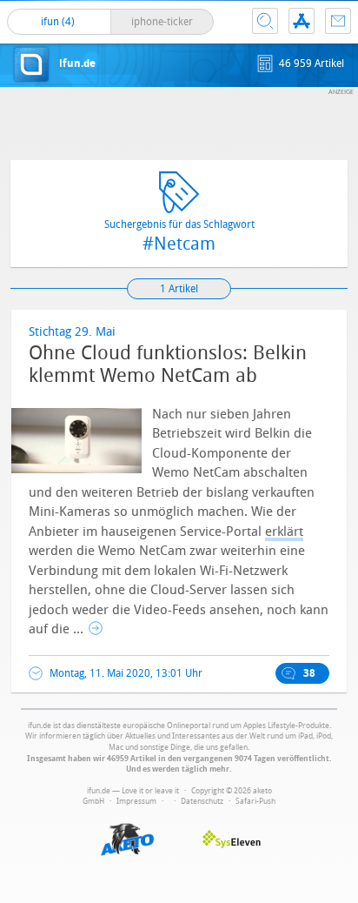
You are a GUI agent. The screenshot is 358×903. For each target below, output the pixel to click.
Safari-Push (255, 801)
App (301, 21)
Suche (265, 21)
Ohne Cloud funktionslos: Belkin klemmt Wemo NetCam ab (168, 364)
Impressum (136, 801)
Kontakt (338, 21)
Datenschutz (202, 801)
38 (309, 673)
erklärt (284, 531)
